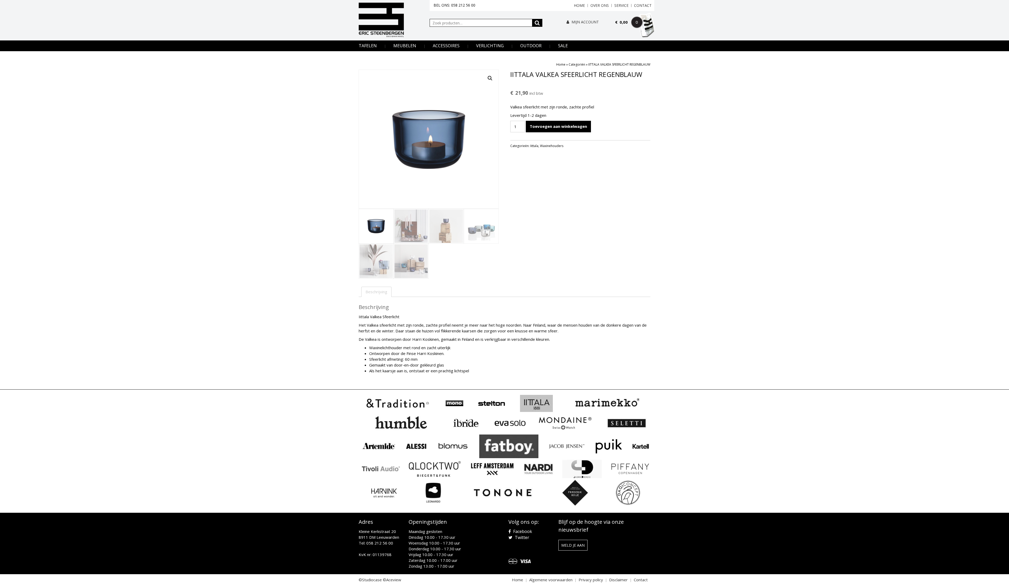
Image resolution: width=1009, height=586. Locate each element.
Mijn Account (584, 21)
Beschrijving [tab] (376, 291)
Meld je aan (573, 545)
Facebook (522, 531)
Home (579, 5)
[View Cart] (634, 29)
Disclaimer (618, 579)
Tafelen (368, 46)
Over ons (599, 5)
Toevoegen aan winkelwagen (558, 126)
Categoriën (577, 64)
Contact (643, 5)
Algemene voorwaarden (551, 579)
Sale (563, 46)
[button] (490, 78)
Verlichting (490, 46)
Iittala (534, 146)
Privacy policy (591, 579)
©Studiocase (370, 579)
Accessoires (446, 46)
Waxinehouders (551, 146)
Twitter (521, 537)
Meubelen (404, 46)
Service (621, 5)
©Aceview (392, 579)
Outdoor (531, 46)
